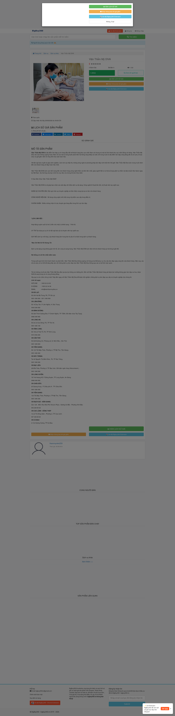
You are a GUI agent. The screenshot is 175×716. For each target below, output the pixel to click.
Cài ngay (165, 709)
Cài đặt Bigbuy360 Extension (111, 16)
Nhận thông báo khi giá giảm (111, 12)
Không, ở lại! (110, 22)
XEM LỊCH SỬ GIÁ (111, 7)
